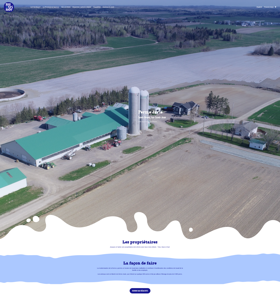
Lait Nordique (35, 7)
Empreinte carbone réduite (82, 7)
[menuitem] (259, 7)
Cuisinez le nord (108, 7)
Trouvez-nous (269, 7)
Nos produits (65, 7)
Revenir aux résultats (140, 290)
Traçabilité (97, 7)
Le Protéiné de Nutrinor (51, 7)
